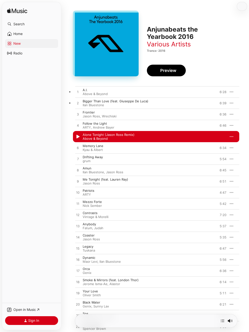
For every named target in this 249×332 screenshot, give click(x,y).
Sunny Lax (101, 306)
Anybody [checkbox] (89, 224)
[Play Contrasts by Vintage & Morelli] (78, 215)
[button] (31, 24)
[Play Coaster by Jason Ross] (78, 237)
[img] (17, 11)
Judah (98, 228)
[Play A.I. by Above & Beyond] (78, 92)
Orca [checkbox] (86, 269)
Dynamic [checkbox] (89, 258)
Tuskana (89, 250)
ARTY (87, 127)
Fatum (87, 228)
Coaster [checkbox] (89, 235)
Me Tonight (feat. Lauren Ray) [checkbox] (105, 179)
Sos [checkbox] (85, 313)
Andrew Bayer (103, 127)
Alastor (114, 284)
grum (86, 161)
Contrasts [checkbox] (90, 213)
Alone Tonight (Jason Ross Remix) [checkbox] (108, 135)
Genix (87, 273)
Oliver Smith (92, 295)
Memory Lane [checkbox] (93, 146)
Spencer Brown (94, 329)
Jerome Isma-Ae (95, 284)
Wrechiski (109, 116)
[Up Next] (222, 320)
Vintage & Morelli (95, 217)
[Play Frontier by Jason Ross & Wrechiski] (78, 114)
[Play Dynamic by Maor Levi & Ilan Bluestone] (78, 260)
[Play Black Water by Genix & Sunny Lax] (78, 304)
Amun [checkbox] (87, 168)
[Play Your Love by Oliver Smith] (78, 293)
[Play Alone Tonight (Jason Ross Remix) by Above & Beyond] (78, 137)
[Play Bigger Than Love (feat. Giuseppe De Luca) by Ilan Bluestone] (78, 103)
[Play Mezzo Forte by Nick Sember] (78, 204)
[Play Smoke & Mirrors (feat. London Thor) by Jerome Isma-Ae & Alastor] (78, 282)
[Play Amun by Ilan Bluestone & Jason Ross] (78, 170)
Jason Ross (91, 116)
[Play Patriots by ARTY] (78, 193)
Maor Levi (90, 261)
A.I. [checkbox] (85, 90)
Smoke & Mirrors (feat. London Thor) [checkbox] (111, 280)
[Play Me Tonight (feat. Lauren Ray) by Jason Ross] (78, 181)
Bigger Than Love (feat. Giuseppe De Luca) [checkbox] (115, 101)
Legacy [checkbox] (88, 246)
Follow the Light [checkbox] (95, 123)
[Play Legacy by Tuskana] (78, 248)
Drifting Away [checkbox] (93, 157)
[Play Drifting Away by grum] (78, 159)
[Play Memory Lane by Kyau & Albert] (78, 148)
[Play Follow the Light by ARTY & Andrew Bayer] (78, 125)
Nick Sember (92, 206)
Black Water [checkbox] (91, 302)
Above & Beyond (95, 94)
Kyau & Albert (93, 150)
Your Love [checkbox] (90, 291)
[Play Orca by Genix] (78, 271)
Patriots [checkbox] (88, 190)
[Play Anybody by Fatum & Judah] (78, 226)
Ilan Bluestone (93, 105)
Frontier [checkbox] (89, 112)
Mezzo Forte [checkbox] (92, 202)
